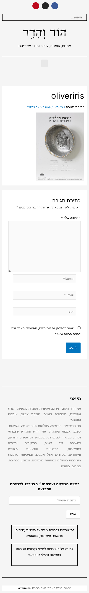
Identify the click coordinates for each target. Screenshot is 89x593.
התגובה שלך (71, 218)
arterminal (24, 588)
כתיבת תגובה (75, 107)
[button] (44, 63)
